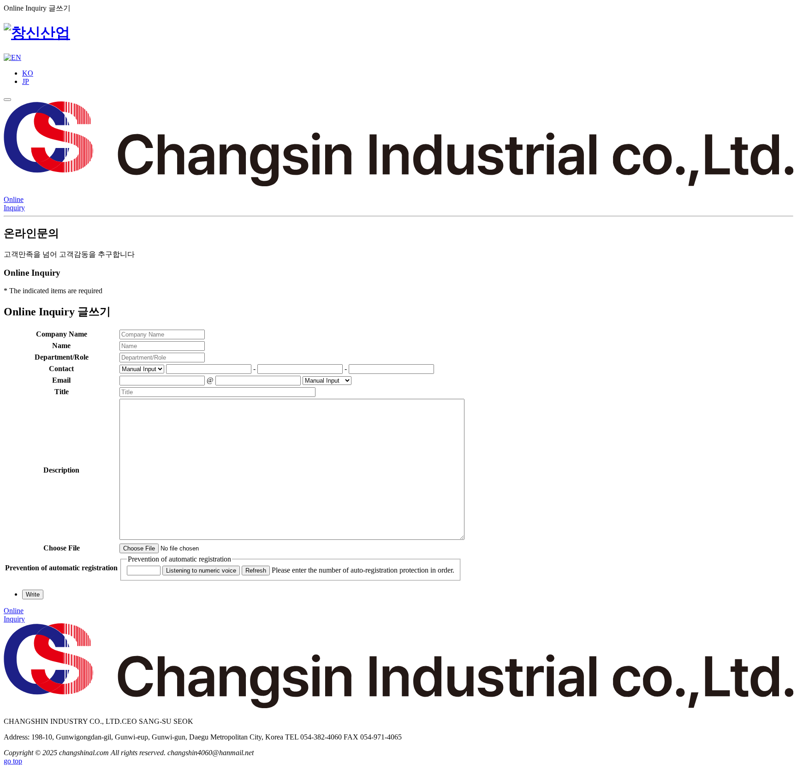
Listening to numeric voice (201, 570)
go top (13, 761)
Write (33, 594)
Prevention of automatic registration (179, 559)
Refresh (255, 570)
